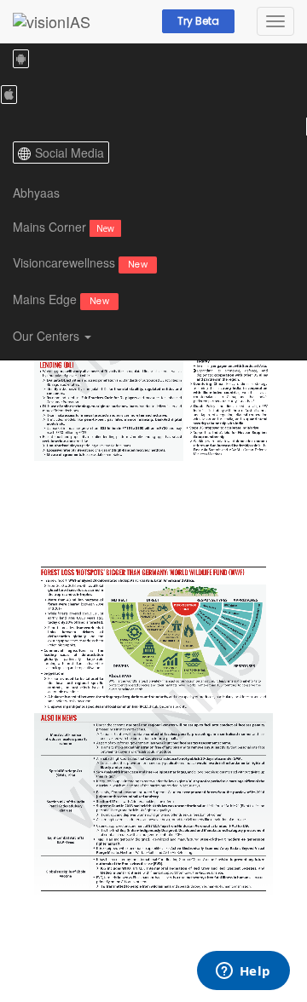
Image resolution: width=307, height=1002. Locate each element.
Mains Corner (63, 226)
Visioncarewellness (80, 262)
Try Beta (198, 21)
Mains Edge (61, 299)
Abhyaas (36, 192)
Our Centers (48, 335)
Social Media (69, 152)
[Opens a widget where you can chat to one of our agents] (243, 972)
